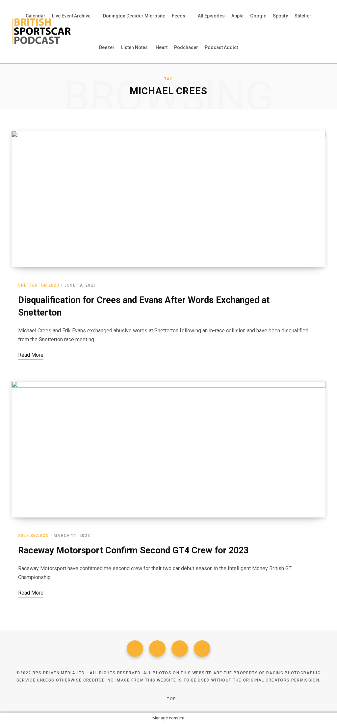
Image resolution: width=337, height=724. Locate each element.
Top (171, 699)
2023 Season (33, 535)
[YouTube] (202, 648)
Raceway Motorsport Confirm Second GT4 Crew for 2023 (133, 550)
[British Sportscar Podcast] (42, 31)
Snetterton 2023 (38, 285)
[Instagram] (179, 648)
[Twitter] (157, 648)
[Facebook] (135, 648)
